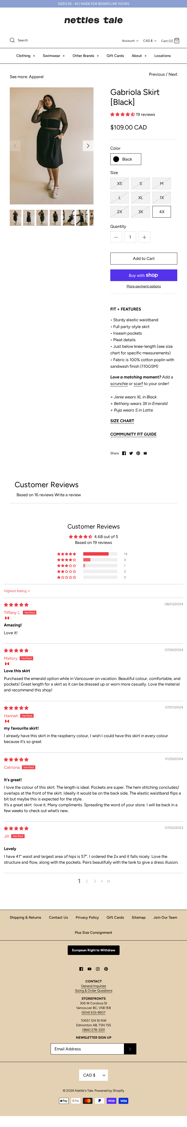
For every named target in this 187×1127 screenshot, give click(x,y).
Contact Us (58, 917)
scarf (138, 383)
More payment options (144, 286)
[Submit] (130, 1049)
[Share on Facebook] (124, 453)
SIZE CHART (122, 420)
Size (114, 172)
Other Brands (86, 56)
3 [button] (95, 881)
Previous (157, 74)
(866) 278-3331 (93, 1030)
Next (172, 74)
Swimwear (54, 56)
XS (119, 183)
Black (127, 159)
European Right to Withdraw (93, 950)
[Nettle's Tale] (93, 20)
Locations (162, 56)
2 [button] (87, 881)
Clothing (25, 56)
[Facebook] (81, 969)
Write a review (68, 494)
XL (140, 197)
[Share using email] (145, 453)
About (139, 56)
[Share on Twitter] (131, 453)
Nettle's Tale (84, 1090)
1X (162, 197)
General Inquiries (93, 986)
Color (115, 148)
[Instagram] (98, 969)
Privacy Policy (87, 917)
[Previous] (15, 145)
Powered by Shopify (109, 1090)
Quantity (118, 226)
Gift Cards (115, 56)
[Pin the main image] (138, 453)
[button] (123, 114)
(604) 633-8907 (93, 1012)
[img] (16, 604)
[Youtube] (89, 969)
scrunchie (119, 383)
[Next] (88, 145)
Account (128, 41)
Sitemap (139, 917)
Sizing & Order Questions (93, 990)
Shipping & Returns (25, 917)
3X (140, 211)
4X (161, 211)
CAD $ (148, 41)
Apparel (36, 76)
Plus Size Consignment (93, 932)
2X (119, 211)
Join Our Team (165, 917)
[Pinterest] (106, 969)
